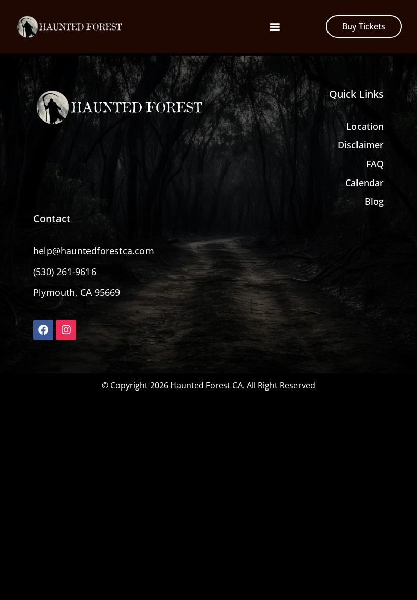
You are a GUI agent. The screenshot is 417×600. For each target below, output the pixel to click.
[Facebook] (43, 330)
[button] (274, 26)
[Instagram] (66, 330)
